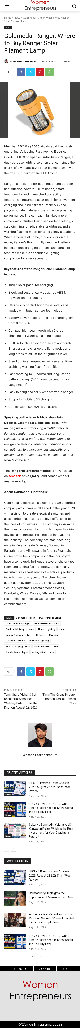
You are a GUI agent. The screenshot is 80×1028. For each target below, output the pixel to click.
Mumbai (53, 634)
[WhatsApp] (49, 72)
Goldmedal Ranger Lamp (20, 629)
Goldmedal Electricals (46, 623)
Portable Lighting (39, 640)
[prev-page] (6, 849)
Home (7, 17)
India (62, 629)
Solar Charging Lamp (18, 646)
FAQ (64, 969)
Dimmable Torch (25, 617)
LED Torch (39, 634)
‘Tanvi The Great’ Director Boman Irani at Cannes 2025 (59, 699)
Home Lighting (46, 629)
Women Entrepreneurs (26, 61)
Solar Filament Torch (46, 646)
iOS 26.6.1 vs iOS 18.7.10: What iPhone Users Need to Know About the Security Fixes (51, 807)
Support (45, 969)
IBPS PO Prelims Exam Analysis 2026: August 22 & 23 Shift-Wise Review (50, 787)
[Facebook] (21, 72)
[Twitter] (30, 72)
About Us (21, 969)
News (17, 17)
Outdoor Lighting (15, 640)
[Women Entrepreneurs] (6, 61)
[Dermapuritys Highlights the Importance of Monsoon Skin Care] (15, 898)
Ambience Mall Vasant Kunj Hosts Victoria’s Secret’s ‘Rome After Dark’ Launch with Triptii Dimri (52, 918)
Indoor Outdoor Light (18, 634)
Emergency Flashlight (18, 623)
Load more (38, 956)
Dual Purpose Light (50, 617)
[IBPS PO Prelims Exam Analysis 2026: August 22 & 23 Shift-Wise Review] (15, 788)
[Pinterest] (40, 72)
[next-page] (13, 849)
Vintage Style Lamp (43, 652)
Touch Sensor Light (17, 652)
